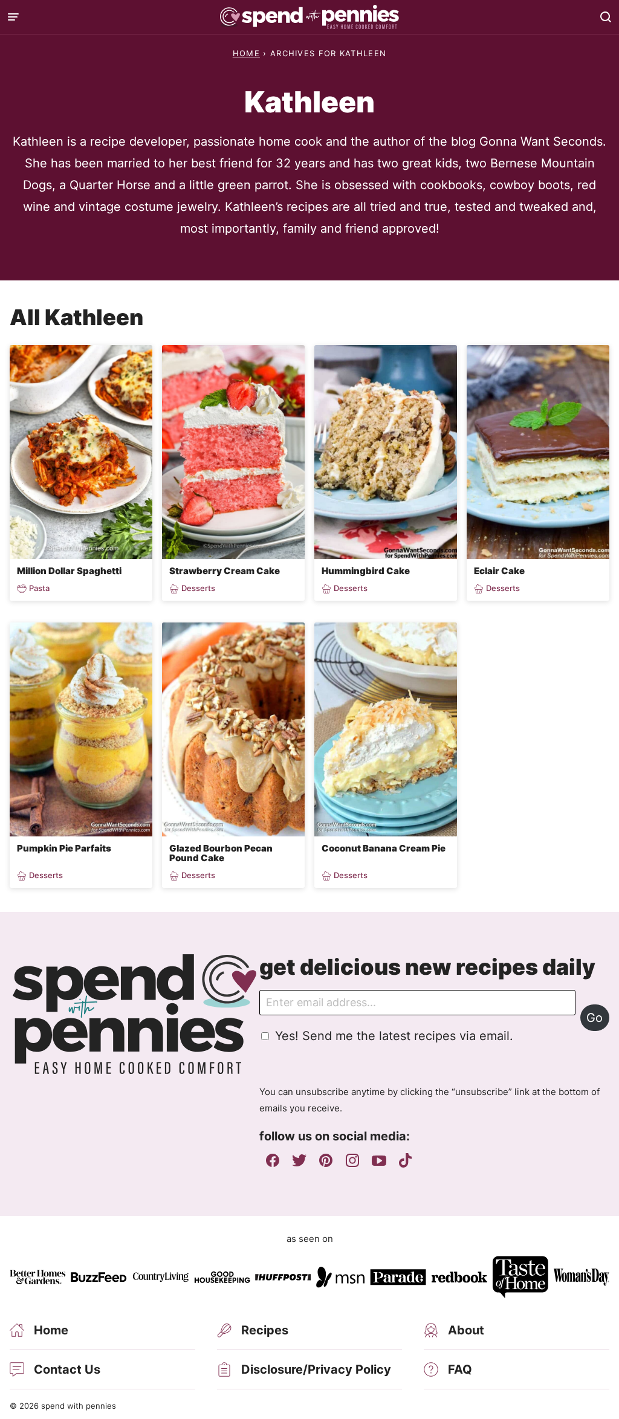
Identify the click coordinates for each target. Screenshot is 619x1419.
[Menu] (13, 17)
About (466, 1330)
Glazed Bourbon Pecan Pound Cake (221, 853)
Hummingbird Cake (366, 571)
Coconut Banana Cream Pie (384, 848)
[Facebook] (272, 1160)
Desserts (198, 588)
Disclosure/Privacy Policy (316, 1369)
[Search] (605, 17)
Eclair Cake (499, 571)
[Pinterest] (326, 1160)
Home (246, 53)
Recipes (264, 1330)
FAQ (460, 1369)
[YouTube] (379, 1160)
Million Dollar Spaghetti (69, 571)
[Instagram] (352, 1160)
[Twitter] (299, 1160)
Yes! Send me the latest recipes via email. (394, 1036)
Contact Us (67, 1369)
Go (594, 1017)
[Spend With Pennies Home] (309, 17)
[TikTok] (405, 1160)
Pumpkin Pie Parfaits (64, 848)
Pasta (39, 588)
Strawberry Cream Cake (224, 571)
